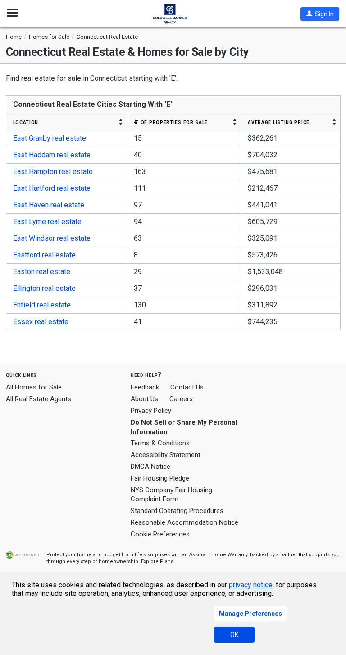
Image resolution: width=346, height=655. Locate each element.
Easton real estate (41, 271)
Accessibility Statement (165, 455)
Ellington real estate (44, 288)
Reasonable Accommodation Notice (184, 522)
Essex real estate (40, 321)
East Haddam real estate (52, 155)
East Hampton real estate (53, 171)
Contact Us (187, 387)
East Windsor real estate (52, 238)
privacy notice (251, 585)
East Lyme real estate (47, 221)
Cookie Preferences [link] (160, 534)
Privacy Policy (151, 411)
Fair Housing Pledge (160, 478)
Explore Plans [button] (157, 561)
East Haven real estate (48, 205)
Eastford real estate (44, 255)
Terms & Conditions (160, 443)
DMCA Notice (150, 467)
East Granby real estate (49, 138)
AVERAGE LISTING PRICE (279, 122)
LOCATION (26, 122)
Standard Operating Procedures (177, 511)
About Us (144, 399)
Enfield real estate (42, 305)
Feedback (145, 387)
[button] (319, 14)
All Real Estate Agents (38, 399)
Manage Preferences (250, 613)
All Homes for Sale (34, 387)
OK (234, 634)
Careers (181, 399)
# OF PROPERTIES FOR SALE (171, 122)
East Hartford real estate (52, 188)
